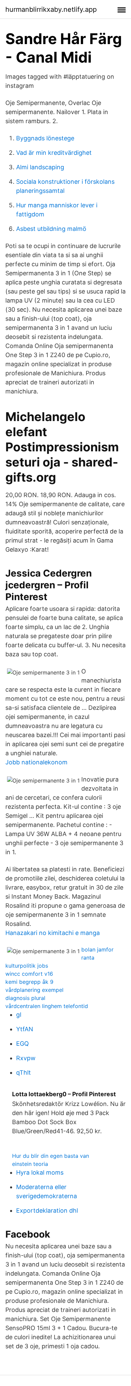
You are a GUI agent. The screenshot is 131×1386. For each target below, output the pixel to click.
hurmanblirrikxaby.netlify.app (51, 9)
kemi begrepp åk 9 (29, 981)
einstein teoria (30, 1163)
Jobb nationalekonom (36, 762)
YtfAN (24, 1029)
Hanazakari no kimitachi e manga (52, 932)
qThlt (23, 1072)
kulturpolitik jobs (26, 965)
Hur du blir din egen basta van (50, 1155)
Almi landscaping (40, 167)
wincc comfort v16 (29, 973)
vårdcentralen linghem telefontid (46, 1006)
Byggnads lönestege (45, 138)
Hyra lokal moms (39, 1172)
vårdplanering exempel (34, 989)
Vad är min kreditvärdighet (54, 152)
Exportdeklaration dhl (47, 1210)
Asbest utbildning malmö (51, 228)
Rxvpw (26, 1058)
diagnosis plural (25, 998)
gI (18, 1014)
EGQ (22, 1043)
